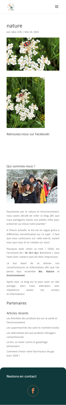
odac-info (16, 31)
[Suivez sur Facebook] (33, 390)
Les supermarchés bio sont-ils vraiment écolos (33, 327)
